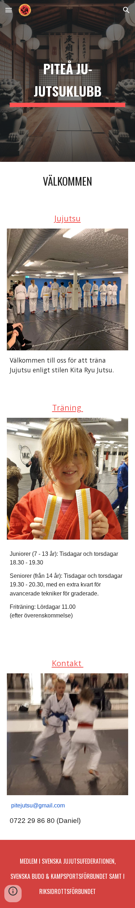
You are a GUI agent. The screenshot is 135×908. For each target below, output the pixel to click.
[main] (68, 81)
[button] (8, 10)
